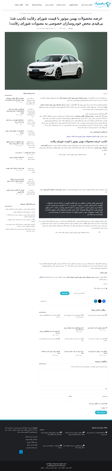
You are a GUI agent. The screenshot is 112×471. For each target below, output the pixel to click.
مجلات (27, 4)
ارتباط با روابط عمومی (31, 439)
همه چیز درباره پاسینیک (31, 436)
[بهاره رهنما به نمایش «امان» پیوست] (30, 172)
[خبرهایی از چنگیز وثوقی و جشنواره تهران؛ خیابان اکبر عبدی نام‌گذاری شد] (30, 102)
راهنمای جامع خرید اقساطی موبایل (13, 209)
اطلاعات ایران (61, 467)
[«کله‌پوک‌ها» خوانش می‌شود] (30, 161)
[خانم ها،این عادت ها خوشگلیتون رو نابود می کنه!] (49, 322)
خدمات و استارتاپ (61, 4)
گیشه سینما (68, 467)
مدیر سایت (70, 28)
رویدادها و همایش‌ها (37, 4)
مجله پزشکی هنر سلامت (51, 467)
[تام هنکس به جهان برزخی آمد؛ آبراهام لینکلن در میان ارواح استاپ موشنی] (30, 113)
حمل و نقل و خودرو (84, 13)
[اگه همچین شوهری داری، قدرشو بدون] (96, 320)
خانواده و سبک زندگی (86, 4)
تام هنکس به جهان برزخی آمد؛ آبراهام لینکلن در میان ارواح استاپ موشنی (15, 110)
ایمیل (70, 396)
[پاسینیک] (102, 5)
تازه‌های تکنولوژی (73, 4)
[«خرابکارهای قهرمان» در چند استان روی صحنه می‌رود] (30, 124)
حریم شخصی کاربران (31, 447)
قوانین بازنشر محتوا (32, 445)
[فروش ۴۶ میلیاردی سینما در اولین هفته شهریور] (30, 194)
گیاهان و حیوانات (18, 4)
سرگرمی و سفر (49, 4)
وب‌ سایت (105, 396)
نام (106, 388)
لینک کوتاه (64, 293)
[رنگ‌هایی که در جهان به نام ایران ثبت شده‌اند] (96, 344)
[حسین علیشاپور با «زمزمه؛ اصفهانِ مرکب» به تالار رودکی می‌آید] (30, 146)
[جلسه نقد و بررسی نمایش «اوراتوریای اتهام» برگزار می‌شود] (30, 183)
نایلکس (42, 467)
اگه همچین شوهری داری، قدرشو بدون (97, 327)
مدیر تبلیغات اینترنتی (32, 442)
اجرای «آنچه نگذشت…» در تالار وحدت (25, 152)
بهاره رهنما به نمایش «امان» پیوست (15, 168)
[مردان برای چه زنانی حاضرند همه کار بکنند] (73, 344)
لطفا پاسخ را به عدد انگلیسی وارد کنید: (98, 403)
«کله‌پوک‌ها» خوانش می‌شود (17, 157)
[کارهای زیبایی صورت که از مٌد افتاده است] (49, 344)
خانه (91, 13)
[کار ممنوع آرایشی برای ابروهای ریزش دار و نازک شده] (73, 320)
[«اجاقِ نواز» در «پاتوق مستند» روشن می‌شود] (30, 135)
